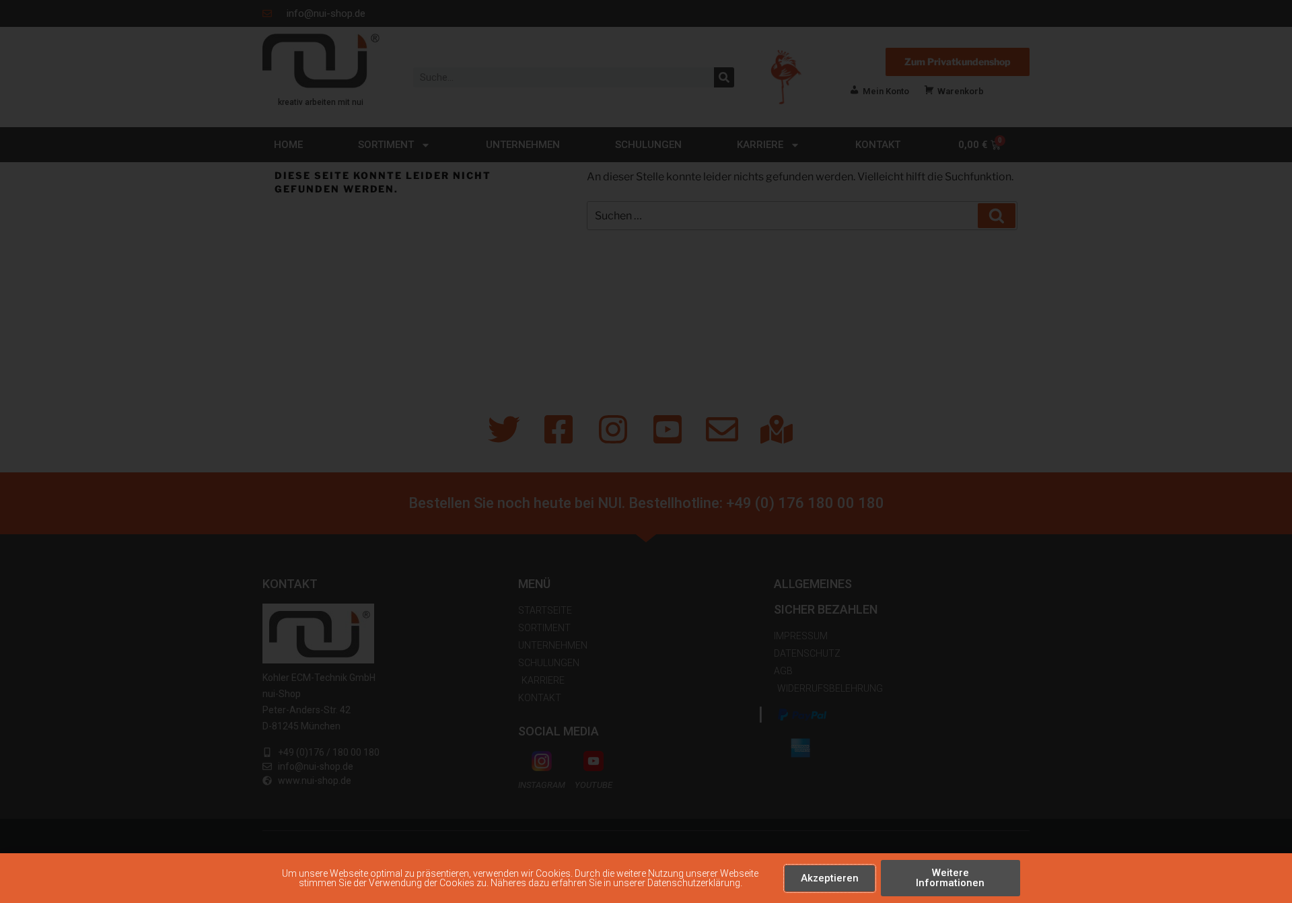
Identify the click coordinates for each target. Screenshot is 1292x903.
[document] (646, 451)
